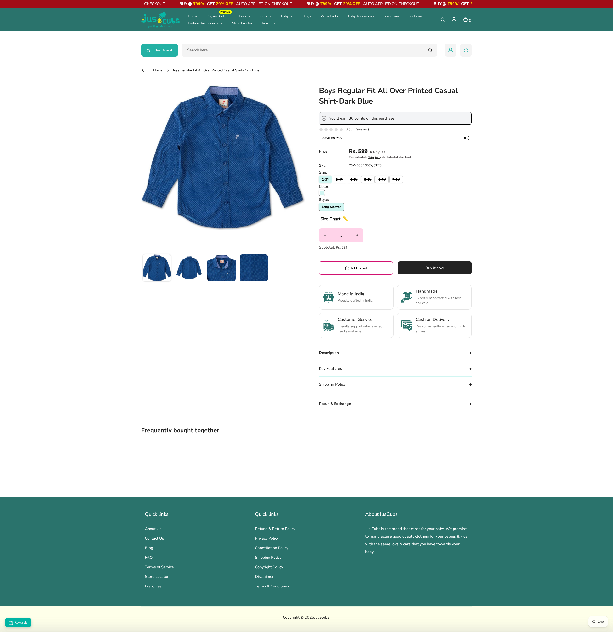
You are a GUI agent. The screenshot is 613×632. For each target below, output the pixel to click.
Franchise (153, 586)
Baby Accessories (361, 16)
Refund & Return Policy (275, 528)
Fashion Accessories (203, 23)
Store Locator (242, 23)
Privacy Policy (267, 538)
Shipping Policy (268, 557)
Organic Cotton (219, 15)
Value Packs (330, 16)
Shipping (374, 157)
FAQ (149, 557)
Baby (285, 16)
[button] (156, 268)
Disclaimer (264, 576)
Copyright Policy (269, 567)
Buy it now (435, 268)
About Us (153, 528)
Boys (242, 16)
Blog (149, 548)
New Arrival (163, 50)
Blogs (306, 16)
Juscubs (322, 617)
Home (192, 16)
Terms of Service (159, 567)
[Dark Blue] (322, 193)
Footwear (416, 16)
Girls (263, 16)
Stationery (391, 16)
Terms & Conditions (272, 586)
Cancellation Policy (271, 548)
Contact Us (154, 538)
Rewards (268, 23)
